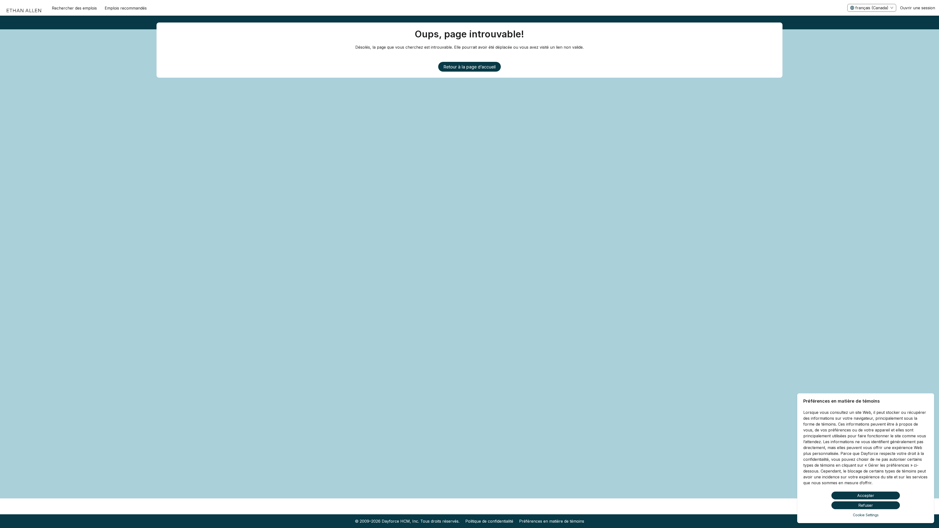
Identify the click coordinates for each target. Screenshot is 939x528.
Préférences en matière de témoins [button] (551, 521)
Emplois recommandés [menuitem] (126, 8)
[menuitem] (24, 8)
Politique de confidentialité (489, 521)
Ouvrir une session (917, 7)
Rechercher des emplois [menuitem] (74, 8)
